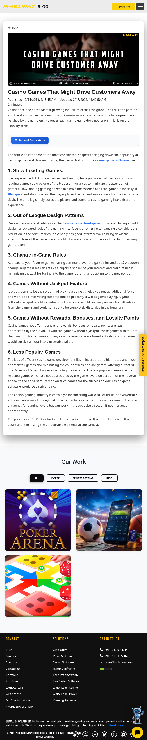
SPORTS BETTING (83, 478)
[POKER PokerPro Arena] (38, 520)
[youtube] (124, 734)
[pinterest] (114, 734)
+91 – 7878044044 (116, 649)
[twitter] (104, 734)
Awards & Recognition (20, 706)
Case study (60, 649)
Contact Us (13, 668)
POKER (55, 478)
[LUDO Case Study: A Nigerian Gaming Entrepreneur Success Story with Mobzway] (38, 586)
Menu (140, 6)
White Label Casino (65, 687)
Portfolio (12, 675)
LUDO (109, 478)
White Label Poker (65, 694)
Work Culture (14, 687)
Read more (116, 725)
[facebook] (95, 734)
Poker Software (63, 656)
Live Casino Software (66, 681)
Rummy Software (64, 668)
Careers (11, 656)
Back (15, 27)
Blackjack (15, 194)
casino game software (112, 160)
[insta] (85, 734)
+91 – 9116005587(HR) (119, 656)
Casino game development (82, 223)
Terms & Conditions (45, 737)
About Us (12, 662)
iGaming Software (64, 700)
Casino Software (63, 662)
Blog (9, 649)
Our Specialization (18, 700)
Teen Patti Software (66, 675)
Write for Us (13, 694)
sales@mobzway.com (119, 662)
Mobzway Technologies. (34, 733)
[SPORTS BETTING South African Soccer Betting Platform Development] (109, 520)
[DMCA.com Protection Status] (106, 668)
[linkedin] (76, 734)
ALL (37, 478)
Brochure (12, 681)
